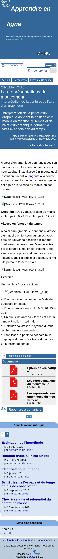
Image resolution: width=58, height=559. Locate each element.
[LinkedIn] (30, 417)
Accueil (6, 80)
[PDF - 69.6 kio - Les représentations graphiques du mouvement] (14, 399)
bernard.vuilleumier (42, 145)
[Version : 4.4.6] (36, 554)
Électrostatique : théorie (20, 469)
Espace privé (45, 540)
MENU (43, 53)
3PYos (7, 533)
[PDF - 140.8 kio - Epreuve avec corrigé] (14, 374)
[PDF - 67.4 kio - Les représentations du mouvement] (14, 386)
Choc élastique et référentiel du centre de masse (26, 501)
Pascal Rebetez (18, 493)
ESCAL (31, 556)
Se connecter (14, 65)
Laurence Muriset (19, 476)
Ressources (20, 80)
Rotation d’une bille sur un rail (25, 456)
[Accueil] (5, 7)
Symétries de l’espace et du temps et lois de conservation (29, 484)
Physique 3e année (41, 80)
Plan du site (13, 540)
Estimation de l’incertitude (22, 442)
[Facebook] (27, 417)
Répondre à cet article (25, 409)
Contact (28, 540)
